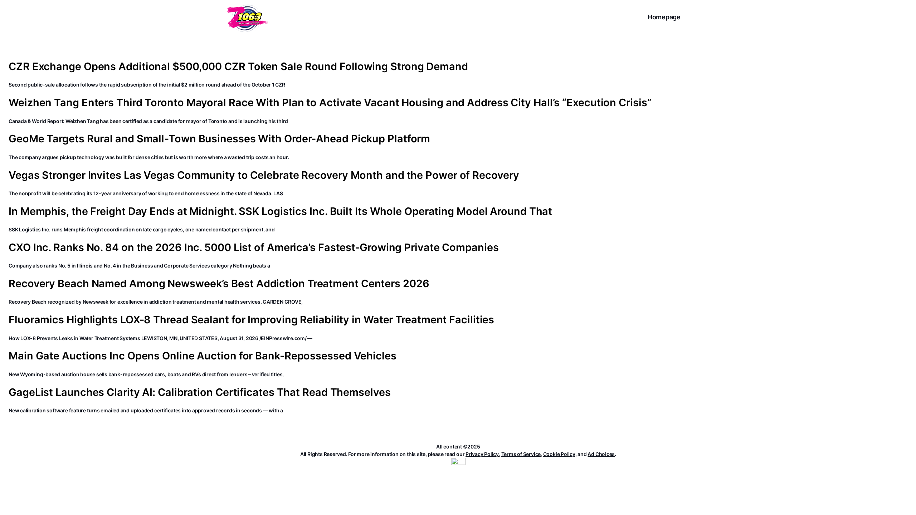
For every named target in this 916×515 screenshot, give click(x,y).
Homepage (664, 17)
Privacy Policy (482, 454)
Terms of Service (521, 454)
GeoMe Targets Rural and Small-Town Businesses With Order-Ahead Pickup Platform (219, 138)
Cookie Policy (559, 454)
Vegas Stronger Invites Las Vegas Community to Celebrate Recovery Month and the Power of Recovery (264, 175)
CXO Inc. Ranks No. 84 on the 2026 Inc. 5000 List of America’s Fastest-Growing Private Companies (254, 247)
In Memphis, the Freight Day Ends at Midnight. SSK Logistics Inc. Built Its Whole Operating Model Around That (280, 211)
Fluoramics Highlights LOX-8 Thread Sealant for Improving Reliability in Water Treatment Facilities (251, 319)
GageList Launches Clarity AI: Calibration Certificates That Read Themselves (200, 392)
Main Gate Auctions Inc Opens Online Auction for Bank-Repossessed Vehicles (202, 356)
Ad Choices (601, 454)
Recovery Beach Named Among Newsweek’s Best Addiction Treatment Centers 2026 (219, 283)
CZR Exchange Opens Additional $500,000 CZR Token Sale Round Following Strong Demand (238, 66)
